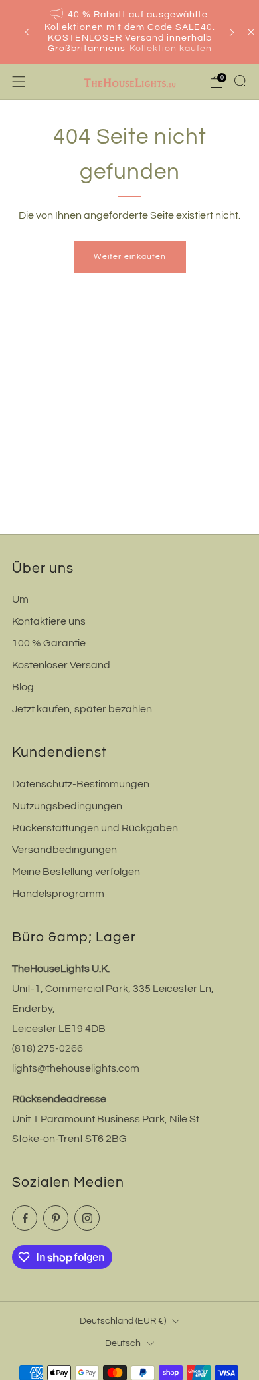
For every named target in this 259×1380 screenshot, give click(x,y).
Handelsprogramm (58, 893)
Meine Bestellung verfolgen (76, 871)
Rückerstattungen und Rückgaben (95, 828)
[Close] (251, 32)
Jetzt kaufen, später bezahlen (82, 709)
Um (20, 599)
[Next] (232, 32)
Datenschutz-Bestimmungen (80, 784)
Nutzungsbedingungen (67, 806)
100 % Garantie (49, 643)
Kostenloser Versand (61, 665)
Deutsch (123, 1343)
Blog (23, 687)
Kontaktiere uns (49, 621)
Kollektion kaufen (171, 48)
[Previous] (27, 32)
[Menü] (18, 81)
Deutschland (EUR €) (123, 1321)
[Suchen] (240, 81)
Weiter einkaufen (130, 256)
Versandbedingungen (64, 849)
